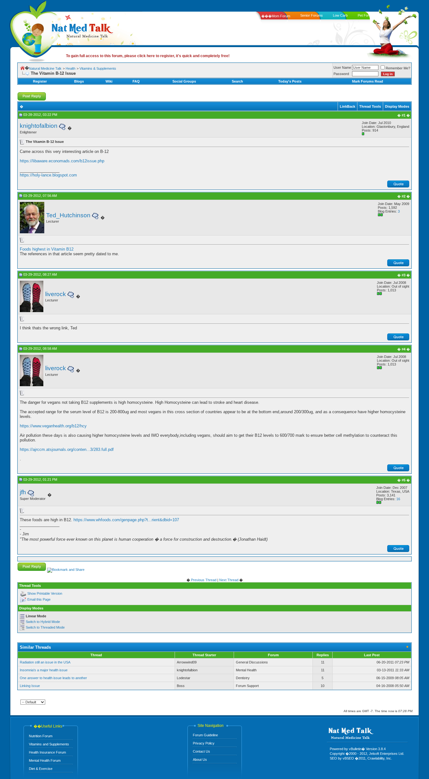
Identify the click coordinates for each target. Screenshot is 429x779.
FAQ (136, 81)
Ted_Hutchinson (68, 215)
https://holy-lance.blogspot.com (48, 175)
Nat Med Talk (33, 30)
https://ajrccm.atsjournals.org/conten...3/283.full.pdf (67, 449)
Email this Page (39, 599)
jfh (23, 492)
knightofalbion (38, 125)
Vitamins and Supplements (49, 744)
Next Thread (228, 580)
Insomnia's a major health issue (44, 670)
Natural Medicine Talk (45, 68)
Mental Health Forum (45, 760)
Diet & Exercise (40, 769)
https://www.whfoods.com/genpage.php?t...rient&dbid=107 (126, 519)
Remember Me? (398, 68)
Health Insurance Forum (47, 752)
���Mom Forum (275, 16)
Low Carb (340, 15)
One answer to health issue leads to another (53, 678)
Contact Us (201, 751)
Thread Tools (370, 106)
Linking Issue (30, 686)
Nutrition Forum (40, 736)
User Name (342, 67)
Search (237, 81)
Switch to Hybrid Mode (43, 622)
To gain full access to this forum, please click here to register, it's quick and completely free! (148, 56)
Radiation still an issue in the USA (45, 662)
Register (40, 81)
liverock (55, 294)
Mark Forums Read (367, 81)
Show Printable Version (44, 593)
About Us (200, 759)
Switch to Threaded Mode (45, 627)
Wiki (109, 81)
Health (70, 68)
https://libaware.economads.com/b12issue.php (62, 161)
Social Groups (184, 81)
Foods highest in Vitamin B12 (46, 249)
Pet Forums (367, 15)
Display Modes (397, 106)
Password (341, 74)
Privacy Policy (204, 743)
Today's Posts (289, 81)
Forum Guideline (205, 735)
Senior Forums (311, 15)
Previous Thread (203, 580)
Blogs (79, 81)
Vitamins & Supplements (97, 68)
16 (398, 499)
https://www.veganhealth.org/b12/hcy (53, 426)
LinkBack (347, 106)
